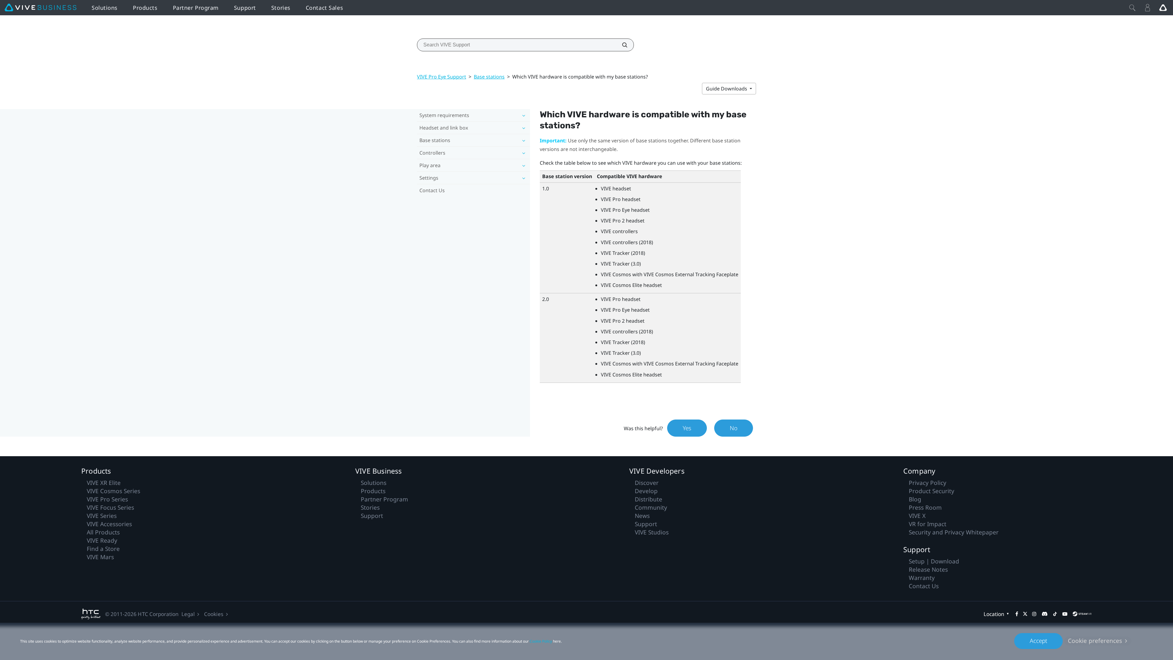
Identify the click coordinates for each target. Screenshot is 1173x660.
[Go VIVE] (1163, 7)
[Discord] (1044, 613)
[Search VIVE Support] (621, 45)
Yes (687, 428)
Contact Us (432, 190)
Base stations (489, 76)
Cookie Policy (541, 641)
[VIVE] (40, 7)
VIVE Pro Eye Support (441, 76)
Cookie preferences (1095, 641)
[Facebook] (1016, 613)
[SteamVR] (1082, 613)
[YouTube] (1064, 613)
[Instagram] (1034, 613)
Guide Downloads (727, 88)
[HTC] (90, 614)
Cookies (213, 614)
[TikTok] (1055, 613)
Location (994, 614)
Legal (188, 614)
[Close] (1132, 7)
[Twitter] (1025, 614)
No (733, 428)
